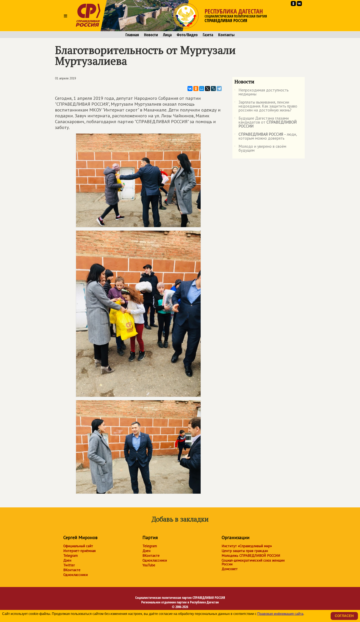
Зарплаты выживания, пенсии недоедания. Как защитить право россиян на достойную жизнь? (265, 106)
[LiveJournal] (213, 88)
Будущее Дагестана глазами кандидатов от (265, 122)
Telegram (70, 555)
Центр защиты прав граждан (245, 551)
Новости (151, 35)
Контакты (226, 35)
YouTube (148, 565)
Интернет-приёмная (79, 551)
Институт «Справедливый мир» (247, 546)
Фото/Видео (187, 35)
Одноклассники (75, 575)
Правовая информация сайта (280, 614)
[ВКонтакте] (190, 88)
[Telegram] (219, 88)
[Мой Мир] (201, 88)
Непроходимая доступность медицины (261, 92)
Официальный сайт (78, 546)
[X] (207, 88)
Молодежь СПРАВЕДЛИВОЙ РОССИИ (251, 555)
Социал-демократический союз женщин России (253, 562)
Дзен (67, 560)
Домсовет (230, 569)
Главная (132, 35)
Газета (208, 35)
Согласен (344, 616)
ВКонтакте (71, 570)
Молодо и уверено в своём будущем (260, 148)
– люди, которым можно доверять (265, 136)
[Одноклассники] (195, 88)
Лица (167, 35)
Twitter (69, 565)
